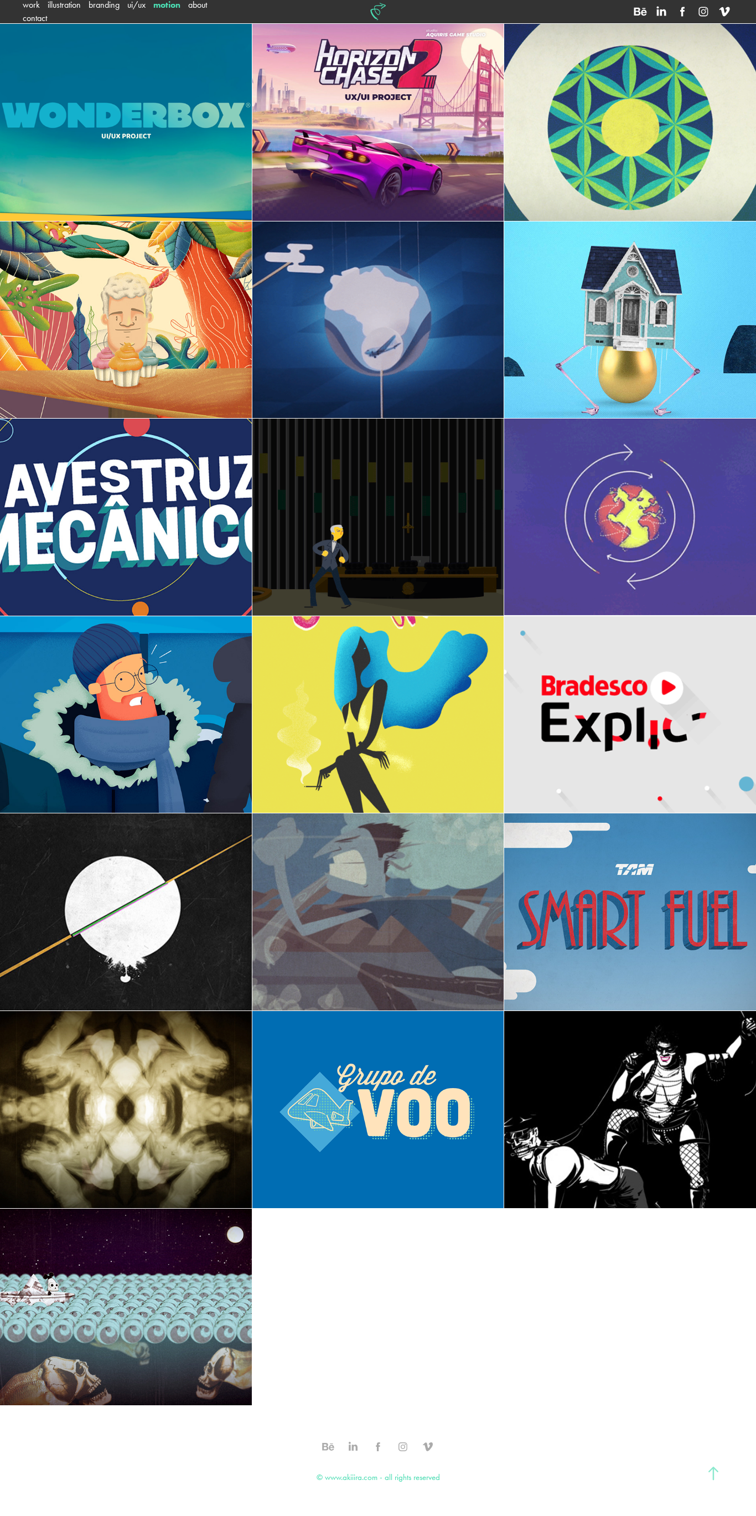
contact (35, 18)
